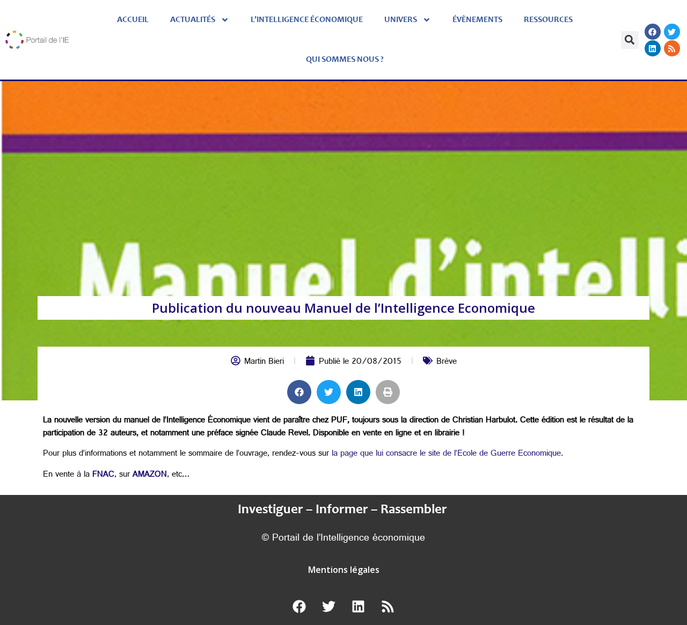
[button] (630, 40)
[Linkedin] (653, 48)
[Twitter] (672, 32)
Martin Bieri (264, 362)
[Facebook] (653, 32)
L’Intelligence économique (307, 20)
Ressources (548, 20)
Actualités (192, 20)
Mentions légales (343, 570)
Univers (400, 20)
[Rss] (672, 48)
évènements (477, 20)
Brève (446, 362)
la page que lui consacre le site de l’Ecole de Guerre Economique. (447, 454)
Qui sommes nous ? (345, 59)
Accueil (133, 20)
